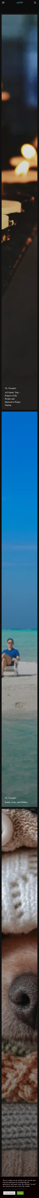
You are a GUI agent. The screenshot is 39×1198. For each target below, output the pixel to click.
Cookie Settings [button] (9, 1193)
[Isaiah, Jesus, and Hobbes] (19, 609)
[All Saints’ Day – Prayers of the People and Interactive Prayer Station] (19, 212)
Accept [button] (20, 1193)
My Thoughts (10, 388)
